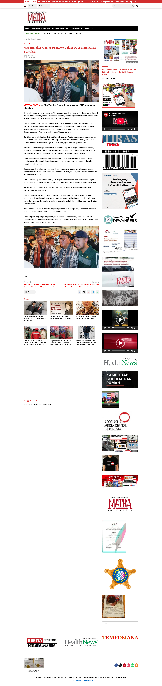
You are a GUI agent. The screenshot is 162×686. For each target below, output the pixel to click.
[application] (120, 121)
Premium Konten (76, 28)
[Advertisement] (61, 372)
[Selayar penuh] (135, 129)
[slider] (118, 327)
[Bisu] (132, 129)
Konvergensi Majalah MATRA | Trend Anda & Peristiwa (62, 33)
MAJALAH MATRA (108, 78)
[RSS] (136, 665)
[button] (133, 5)
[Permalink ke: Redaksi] (25, 56)
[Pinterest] (124, 665)
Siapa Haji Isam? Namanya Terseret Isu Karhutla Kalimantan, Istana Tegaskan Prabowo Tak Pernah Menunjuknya (35, 343)
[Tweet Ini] (84, 292)
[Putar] (105, 129)
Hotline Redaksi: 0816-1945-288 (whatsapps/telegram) (50, 28)
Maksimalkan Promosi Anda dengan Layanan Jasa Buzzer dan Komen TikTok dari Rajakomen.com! (81, 284)
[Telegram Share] (93, 292)
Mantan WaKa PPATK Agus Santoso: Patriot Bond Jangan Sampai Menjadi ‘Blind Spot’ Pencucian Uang (86, 343)
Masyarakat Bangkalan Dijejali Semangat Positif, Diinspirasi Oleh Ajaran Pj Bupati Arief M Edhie (41, 284)
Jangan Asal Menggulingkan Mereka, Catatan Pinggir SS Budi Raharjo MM (35, 318)
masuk (34, 404)
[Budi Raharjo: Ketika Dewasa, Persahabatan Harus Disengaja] (87, 308)
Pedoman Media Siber (90, 677)
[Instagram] (128, 665)
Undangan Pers (44, 5)
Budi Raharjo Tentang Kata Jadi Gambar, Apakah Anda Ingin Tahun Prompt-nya (86, 2)
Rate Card (32, 5)
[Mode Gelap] (137, 6)
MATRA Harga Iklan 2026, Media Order (113, 677)
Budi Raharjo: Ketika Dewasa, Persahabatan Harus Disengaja (86, 317)
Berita (27, 28)
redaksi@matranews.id (32, 33)
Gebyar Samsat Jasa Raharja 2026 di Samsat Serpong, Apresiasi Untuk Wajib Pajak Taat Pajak (61, 342)
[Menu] (25, 6)
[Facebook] (116, 665)
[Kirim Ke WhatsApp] (97, 292)
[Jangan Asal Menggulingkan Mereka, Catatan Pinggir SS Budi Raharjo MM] (35, 308)
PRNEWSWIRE (90, 28)
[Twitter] (120, 665)
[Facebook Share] (79, 292)
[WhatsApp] (132, 665)
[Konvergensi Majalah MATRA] (36, 17)
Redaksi (30, 55)
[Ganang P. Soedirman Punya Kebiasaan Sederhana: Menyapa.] (61, 308)
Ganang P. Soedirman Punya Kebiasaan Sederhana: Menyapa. (61, 317)
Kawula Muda (28, 44)
